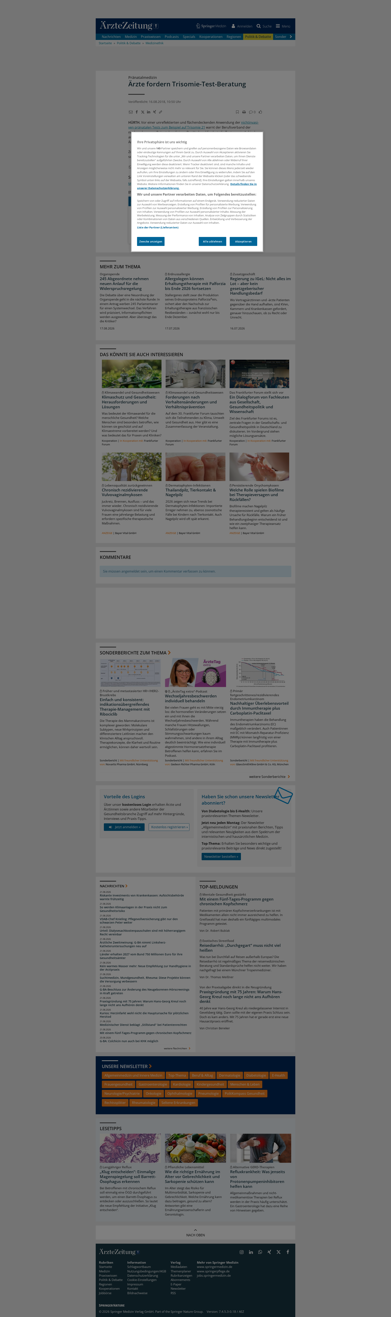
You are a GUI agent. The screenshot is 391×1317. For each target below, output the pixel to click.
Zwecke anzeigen (150, 241)
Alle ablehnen (212, 241)
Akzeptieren (243, 241)
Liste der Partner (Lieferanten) (157, 227)
